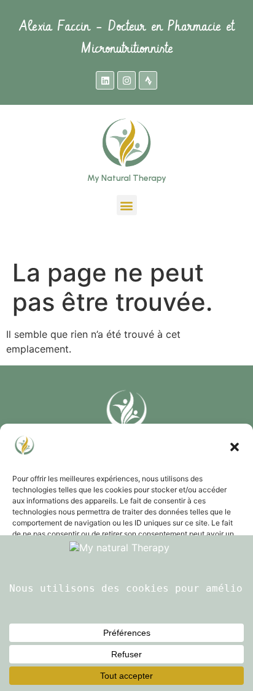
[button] (234, 447)
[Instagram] (126, 80)
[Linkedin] (105, 80)
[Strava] (148, 80)
